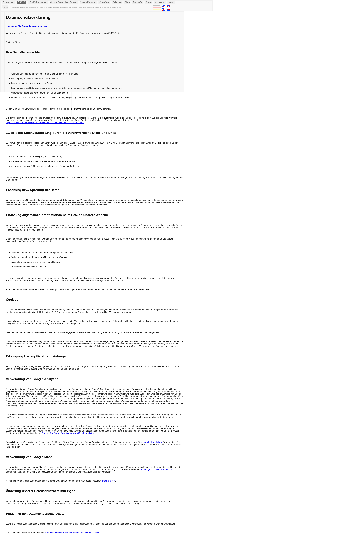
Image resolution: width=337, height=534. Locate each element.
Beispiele (117, 2)
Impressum (160, 2)
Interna (171, 2)
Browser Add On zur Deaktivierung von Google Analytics (67, 433)
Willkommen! (9, 2)
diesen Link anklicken (151, 442)
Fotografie (137, 2)
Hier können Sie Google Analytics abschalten (27, 26)
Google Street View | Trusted (63, 2)
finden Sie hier (108, 481)
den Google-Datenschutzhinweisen (156, 469)
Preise (148, 2)
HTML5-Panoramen (38, 2)
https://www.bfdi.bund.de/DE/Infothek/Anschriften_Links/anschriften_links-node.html (45, 122)
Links (5, 7)
